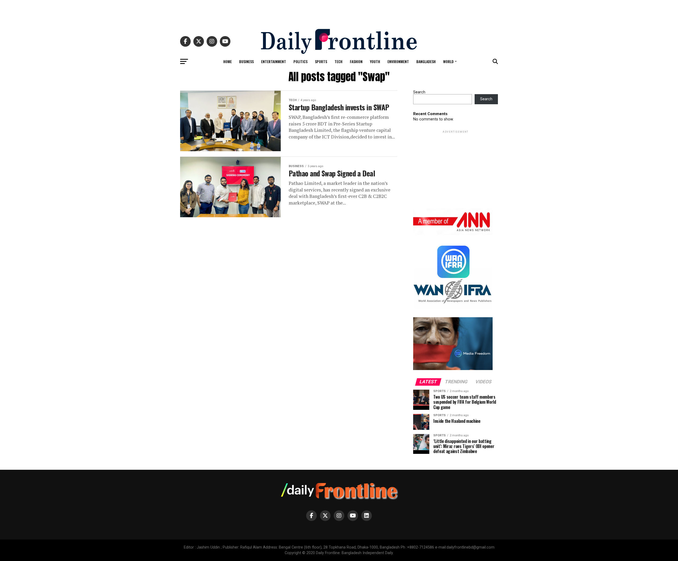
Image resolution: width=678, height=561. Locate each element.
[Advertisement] (339, 12)
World (448, 61)
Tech (338, 61)
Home (227, 61)
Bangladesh (426, 61)
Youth (375, 61)
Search (419, 92)
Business (246, 61)
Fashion (356, 61)
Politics (300, 61)
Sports (321, 61)
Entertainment (273, 61)
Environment (398, 61)
